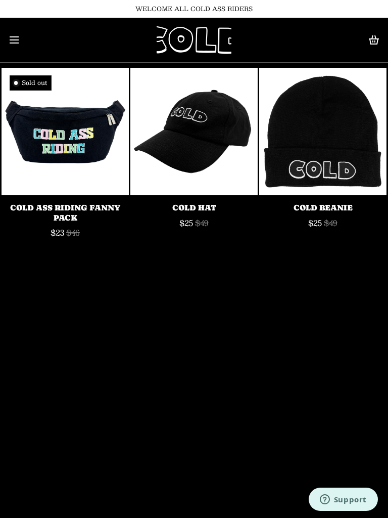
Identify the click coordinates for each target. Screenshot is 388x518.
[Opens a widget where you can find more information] (343, 500)
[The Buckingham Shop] (194, 40)
